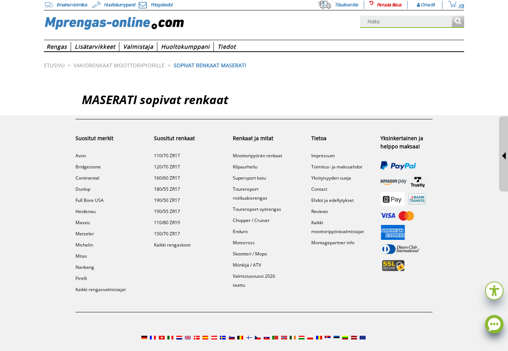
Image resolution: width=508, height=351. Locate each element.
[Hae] (458, 22)
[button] (494, 290)
